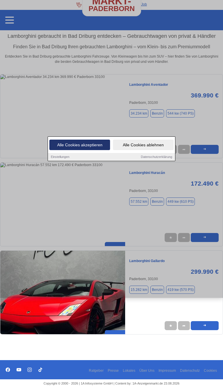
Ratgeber (96, 371)
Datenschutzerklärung (156, 157)
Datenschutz (190, 371)
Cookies (210, 371)
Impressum (167, 371)
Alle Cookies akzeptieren (79, 145)
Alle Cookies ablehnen (143, 145)
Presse (113, 371)
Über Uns (146, 371)
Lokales (129, 371)
